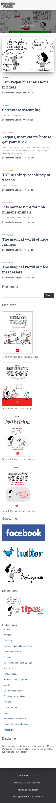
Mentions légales (28, 775)
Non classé (7, 132)
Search (49, 295)
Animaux (7, 634)
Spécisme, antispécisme (15, 696)
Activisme (8, 629)
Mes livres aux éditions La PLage (19, 662)
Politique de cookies (28, 790)
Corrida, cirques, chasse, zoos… (18, 645)
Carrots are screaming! (21, 109)
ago (28, 92)
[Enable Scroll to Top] (50, 797)
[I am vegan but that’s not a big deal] (28, 54)
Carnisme (8, 640)
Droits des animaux (12, 651)
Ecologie (7, 657)
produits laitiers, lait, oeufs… (16, 679)
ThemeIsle (38, 796)
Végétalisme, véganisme (15, 718)
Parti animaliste (11, 673)
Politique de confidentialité (28, 782)
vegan (6, 712)
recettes (7, 685)
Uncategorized (10, 707)
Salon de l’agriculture (13, 690)
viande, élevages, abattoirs (16, 724)
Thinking (6, 77)
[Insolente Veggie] (9, 5)
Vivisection (8, 729)
